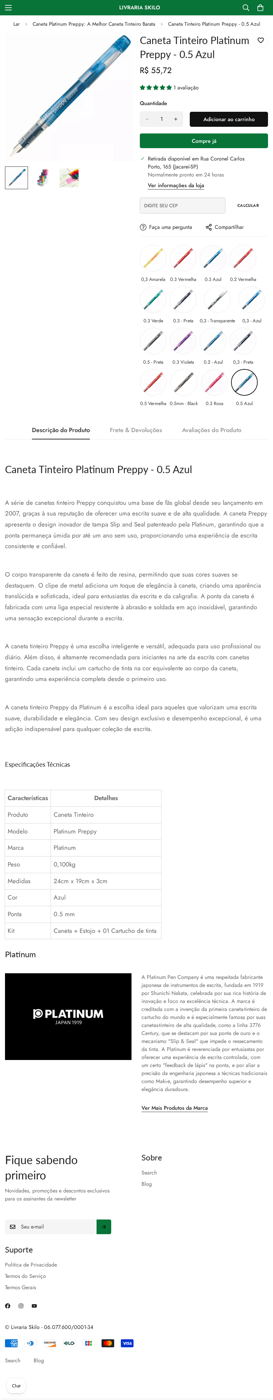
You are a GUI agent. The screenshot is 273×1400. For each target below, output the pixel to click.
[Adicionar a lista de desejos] (260, 40)
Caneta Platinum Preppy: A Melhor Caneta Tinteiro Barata (94, 24)
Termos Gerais (20, 1287)
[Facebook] (7, 1306)
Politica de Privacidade (31, 1265)
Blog (146, 1184)
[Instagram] (21, 1306)
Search (149, 1172)
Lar (16, 24)
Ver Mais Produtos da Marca (174, 1108)
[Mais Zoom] (119, 47)
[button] (156, 87)
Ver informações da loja (176, 185)
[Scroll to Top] (260, 1363)
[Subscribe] (104, 1226)
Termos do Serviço (25, 1276)
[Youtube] (34, 1306)
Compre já (204, 141)
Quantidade (153, 103)
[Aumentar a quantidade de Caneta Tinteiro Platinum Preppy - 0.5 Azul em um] (176, 119)
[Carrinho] (260, 7)
